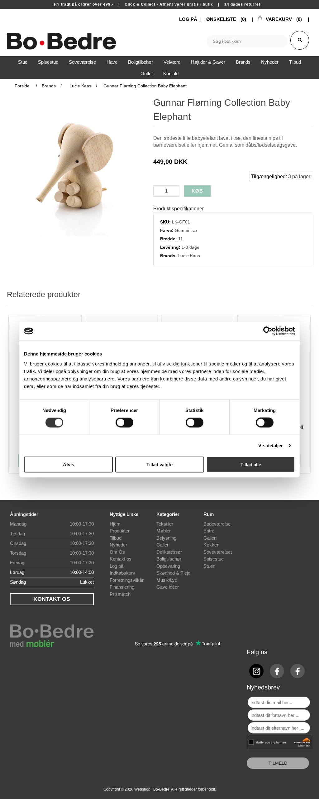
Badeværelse (217, 524)
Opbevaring (168, 566)
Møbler (163, 530)
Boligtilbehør (168, 558)
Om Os (117, 552)
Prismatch (120, 594)
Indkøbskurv (122, 573)
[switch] (124, 423)
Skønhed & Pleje (173, 573)
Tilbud (115, 538)
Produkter (120, 530)
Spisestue (213, 558)
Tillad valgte (159, 464)
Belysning (166, 538)
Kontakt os (120, 558)
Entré (208, 530)
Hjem (115, 524)
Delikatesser (169, 552)
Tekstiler (164, 524)
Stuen (209, 566)
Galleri (162, 544)
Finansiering (122, 587)
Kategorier (167, 514)
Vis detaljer (270, 445)
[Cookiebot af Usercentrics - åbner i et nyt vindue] (267, 331)
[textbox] (247, 41)
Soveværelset (217, 552)
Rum (208, 514)
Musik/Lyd (166, 580)
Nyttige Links (124, 514)
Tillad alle (250, 464)
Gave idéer (167, 587)
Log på (116, 566)
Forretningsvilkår (127, 580)
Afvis (68, 464)
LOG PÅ (188, 19)
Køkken (211, 544)
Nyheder (118, 544)
